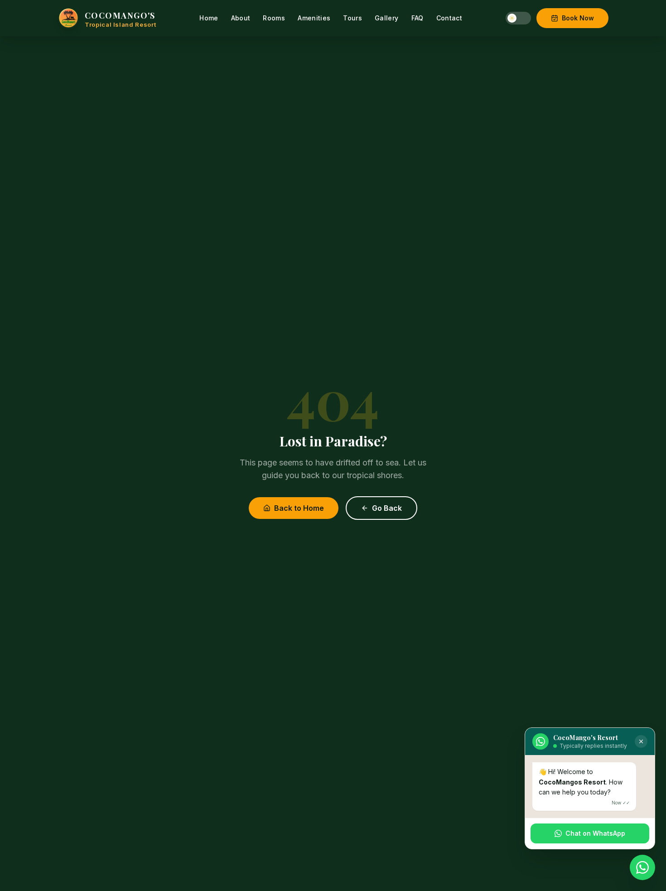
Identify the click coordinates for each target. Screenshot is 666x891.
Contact (449, 18)
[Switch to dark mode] (518, 18)
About (241, 18)
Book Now (578, 18)
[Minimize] (641, 741)
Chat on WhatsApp (595, 833)
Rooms (274, 18)
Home (208, 18)
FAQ (417, 18)
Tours (352, 18)
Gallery (386, 18)
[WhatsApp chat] (642, 867)
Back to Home (299, 508)
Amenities (314, 18)
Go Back (387, 508)
